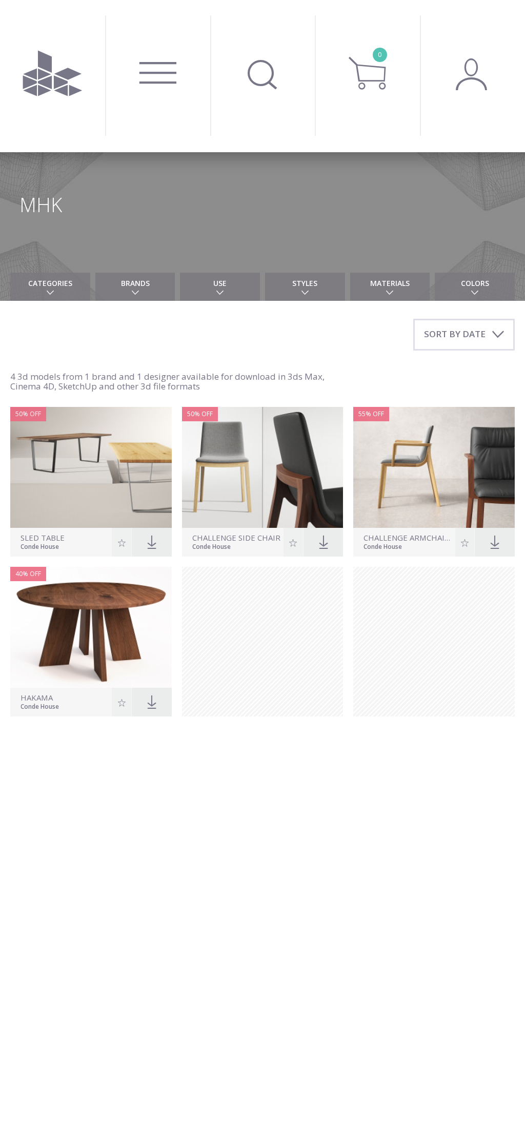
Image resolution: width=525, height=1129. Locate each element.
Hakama (37, 698)
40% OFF (28, 573)
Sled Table (43, 538)
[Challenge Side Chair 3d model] (263, 467)
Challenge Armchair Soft (408, 538)
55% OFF (371, 413)
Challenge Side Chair (236, 538)
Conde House (40, 547)
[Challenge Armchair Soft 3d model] (434, 467)
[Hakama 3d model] (91, 627)
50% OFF (28, 413)
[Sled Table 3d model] (91, 467)
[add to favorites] (122, 542)
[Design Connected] (52, 76)
